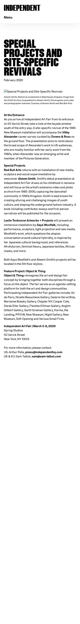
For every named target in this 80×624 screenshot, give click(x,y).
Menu (8, 17)
